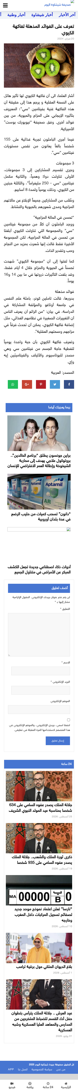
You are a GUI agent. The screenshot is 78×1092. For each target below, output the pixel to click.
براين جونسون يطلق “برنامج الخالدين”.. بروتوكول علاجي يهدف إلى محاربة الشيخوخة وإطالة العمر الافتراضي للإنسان (39, 461)
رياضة (30, 1087)
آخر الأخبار (67, 15)
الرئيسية (66, 1087)
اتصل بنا (23, 1069)
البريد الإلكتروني (60, 682)
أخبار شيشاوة (42, 15)
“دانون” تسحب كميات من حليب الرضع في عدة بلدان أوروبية (41, 517)
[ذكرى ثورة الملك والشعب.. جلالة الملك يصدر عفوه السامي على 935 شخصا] (39, 841)
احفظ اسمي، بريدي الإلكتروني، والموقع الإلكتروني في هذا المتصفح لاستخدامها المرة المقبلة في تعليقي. (39, 728)
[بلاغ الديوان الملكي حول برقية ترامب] (39, 951)
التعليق (65, 609)
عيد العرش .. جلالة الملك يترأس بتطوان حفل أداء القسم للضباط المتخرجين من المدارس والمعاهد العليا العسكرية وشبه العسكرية (41, 1022)
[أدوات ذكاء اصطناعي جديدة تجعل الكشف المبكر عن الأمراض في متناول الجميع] (39, 545)
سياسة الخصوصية (42, 1069)
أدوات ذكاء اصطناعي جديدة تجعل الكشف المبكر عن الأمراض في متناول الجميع (39, 570)
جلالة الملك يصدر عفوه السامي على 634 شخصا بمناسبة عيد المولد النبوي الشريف (40, 808)
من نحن (60, 1069)
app (11, 1069)
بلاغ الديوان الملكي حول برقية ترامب (44, 967)
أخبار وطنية (16, 15)
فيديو (12, 1087)
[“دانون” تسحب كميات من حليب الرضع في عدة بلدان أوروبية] (39, 491)
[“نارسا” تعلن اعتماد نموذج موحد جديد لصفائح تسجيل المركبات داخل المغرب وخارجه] (39, 893)
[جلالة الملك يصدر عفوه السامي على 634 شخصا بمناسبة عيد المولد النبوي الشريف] (39, 789)
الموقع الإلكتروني (60, 701)
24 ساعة (48, 1087)
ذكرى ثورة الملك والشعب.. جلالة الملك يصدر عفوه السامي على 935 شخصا (42, 860)
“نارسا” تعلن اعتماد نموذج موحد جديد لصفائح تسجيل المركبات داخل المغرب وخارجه (43, 915)
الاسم (66, 662)
